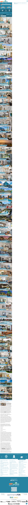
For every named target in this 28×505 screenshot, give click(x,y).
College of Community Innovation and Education (13, 473)
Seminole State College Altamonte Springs (4, 469)
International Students (21, 465)
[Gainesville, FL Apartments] (3, 501)
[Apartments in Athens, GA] (24, 501)
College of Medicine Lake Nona (13, 470)
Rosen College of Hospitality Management (3, 466)
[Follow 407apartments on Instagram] (15, 480)
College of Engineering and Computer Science (22, 460)
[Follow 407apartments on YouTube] (11, 480)
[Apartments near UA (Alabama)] (10, 504)
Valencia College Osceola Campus (4, 464)
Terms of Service (11, 485)
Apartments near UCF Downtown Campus (4, 475)
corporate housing (3, 448)
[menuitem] (4, 461)
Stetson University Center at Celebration (22, 472)
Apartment (6, 3)
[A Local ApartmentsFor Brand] (14, 494)
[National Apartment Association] (11, 498)
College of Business (12, 471)
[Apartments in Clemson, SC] (16, 504)
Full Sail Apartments (21, 468)
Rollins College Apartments (22, 470)
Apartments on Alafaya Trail (22, 466)
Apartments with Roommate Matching (13, 462)
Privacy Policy (17, 485)
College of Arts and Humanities (13, 472)
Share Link (8, 14)
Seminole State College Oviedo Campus (4, 471)
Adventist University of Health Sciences (3, 460)
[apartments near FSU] (13, 501)
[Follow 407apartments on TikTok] (17, 480)
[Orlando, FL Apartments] (4, 1)
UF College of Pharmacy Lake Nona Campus (14, 469)
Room (9, 3)
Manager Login (14, 489)
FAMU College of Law (12, 460)
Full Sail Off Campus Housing (22, 467)
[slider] (1, 4)
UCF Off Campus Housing (13, 461)
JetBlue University (21, 469)
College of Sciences (21, 463)
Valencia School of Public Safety (4, 467)
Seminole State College (21, 471)
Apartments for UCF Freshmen (22, 464)
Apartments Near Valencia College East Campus (4, 463)
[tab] (6, 457)
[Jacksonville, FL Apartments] (8, 501)
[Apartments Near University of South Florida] (19, 501)
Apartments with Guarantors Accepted (3, 472)
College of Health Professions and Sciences (23, 462)
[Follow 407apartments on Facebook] (13, 480)
